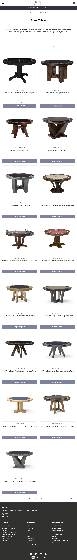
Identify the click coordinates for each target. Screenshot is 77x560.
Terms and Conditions (8, 528)
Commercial (30, 538)
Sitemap (4, 541)
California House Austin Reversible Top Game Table (57, 371)
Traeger (54, 532)
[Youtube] (41, 554)
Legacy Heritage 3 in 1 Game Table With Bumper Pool (20, 93)
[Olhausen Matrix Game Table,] (57, 127)
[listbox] (65, 46)
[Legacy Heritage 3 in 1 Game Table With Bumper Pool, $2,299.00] (19, 70)
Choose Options (20, 106)
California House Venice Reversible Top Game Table (57, 205)
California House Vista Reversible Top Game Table (20, 371)
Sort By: (52, 46)
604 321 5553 (8, 514)
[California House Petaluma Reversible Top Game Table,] (19, 238)
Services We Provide (8, 534)
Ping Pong (30, 528)
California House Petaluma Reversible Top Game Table (19, 261)
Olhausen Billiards (57, 530)
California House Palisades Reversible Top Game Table (57, 426)
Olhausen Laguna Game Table (19, 150)
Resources (5, 538)
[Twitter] (35, 554)
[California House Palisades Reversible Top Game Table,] (57, 404)
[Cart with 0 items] (74, 3)
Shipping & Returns (8, 536)
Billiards (29, 526)
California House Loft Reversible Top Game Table (20, 316)
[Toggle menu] (3, 3)
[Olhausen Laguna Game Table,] (19, 127)
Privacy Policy (6, 526)
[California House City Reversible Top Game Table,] (57, 293)
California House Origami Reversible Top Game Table (20, 481)
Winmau (54, 538)
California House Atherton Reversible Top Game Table (19, 426)
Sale (28, 543)
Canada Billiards (56, 526)
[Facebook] (30, 554)
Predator (54, 536)
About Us (5, 530)
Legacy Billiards (56, 528)
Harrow (54, 545)
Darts (28, 534)
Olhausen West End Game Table (20, 205)
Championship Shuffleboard (60, 541)
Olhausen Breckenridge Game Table (57, 93)
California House (57, 534)
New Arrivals (30, 541)
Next (71, 498)
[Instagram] (46, 554)
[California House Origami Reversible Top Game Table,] (19, 459)
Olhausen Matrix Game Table (57, 150)
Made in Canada (31, 545)
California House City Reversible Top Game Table (57, 316)
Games (29, 536)
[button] (38, 37)
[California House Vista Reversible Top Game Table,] (19, 348)
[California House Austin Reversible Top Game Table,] (57, 348)
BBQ (28, 530)
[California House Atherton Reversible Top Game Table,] (19, 404)
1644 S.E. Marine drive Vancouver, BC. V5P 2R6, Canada (21, 511)
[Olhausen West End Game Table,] (19, 183)
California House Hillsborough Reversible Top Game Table (57, 262)
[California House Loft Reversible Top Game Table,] (19, 293)
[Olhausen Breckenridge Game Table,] (57, 70)
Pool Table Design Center (9, 532)
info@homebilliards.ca (11, 517)
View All (54, 547)
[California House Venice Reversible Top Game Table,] (57, 183)
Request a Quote (57, 106)
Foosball (29, 532)
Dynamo (54, 543)
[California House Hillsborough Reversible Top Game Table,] (57, 238)
